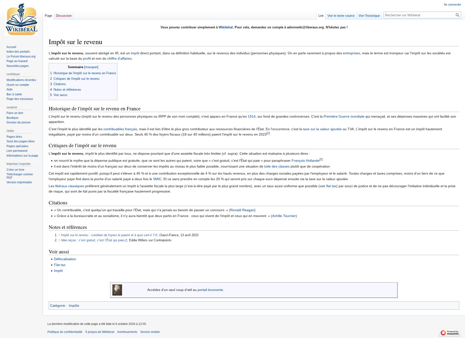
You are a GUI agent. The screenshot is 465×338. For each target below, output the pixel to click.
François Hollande (305, 160)
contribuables (113, 129)
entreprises (351, 53)
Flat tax (59, 265)
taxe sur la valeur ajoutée (322, 129)
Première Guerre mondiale (344, 116)
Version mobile (150, 332)
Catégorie (57, 305)
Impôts (74, 305)
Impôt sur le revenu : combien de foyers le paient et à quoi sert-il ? (107, 235)
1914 (252, 116)
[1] (268, 133)
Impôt (58, 271)
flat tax (331, 186)
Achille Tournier (284, 216)
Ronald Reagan (242, 210)
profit (87, 58)
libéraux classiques (69, 186)
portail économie (210, 290)
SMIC (157, 179)
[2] (321, 159)
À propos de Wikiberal (99, 332)
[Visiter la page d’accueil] (21, 19)
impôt (135, 53)
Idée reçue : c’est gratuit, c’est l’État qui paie (92, 240)
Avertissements (127, 332)
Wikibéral (226, 27)
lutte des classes (277, 166)
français (131, 129)
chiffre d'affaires (119, 58)
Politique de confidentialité (64, 332)
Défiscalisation (65, 259)
